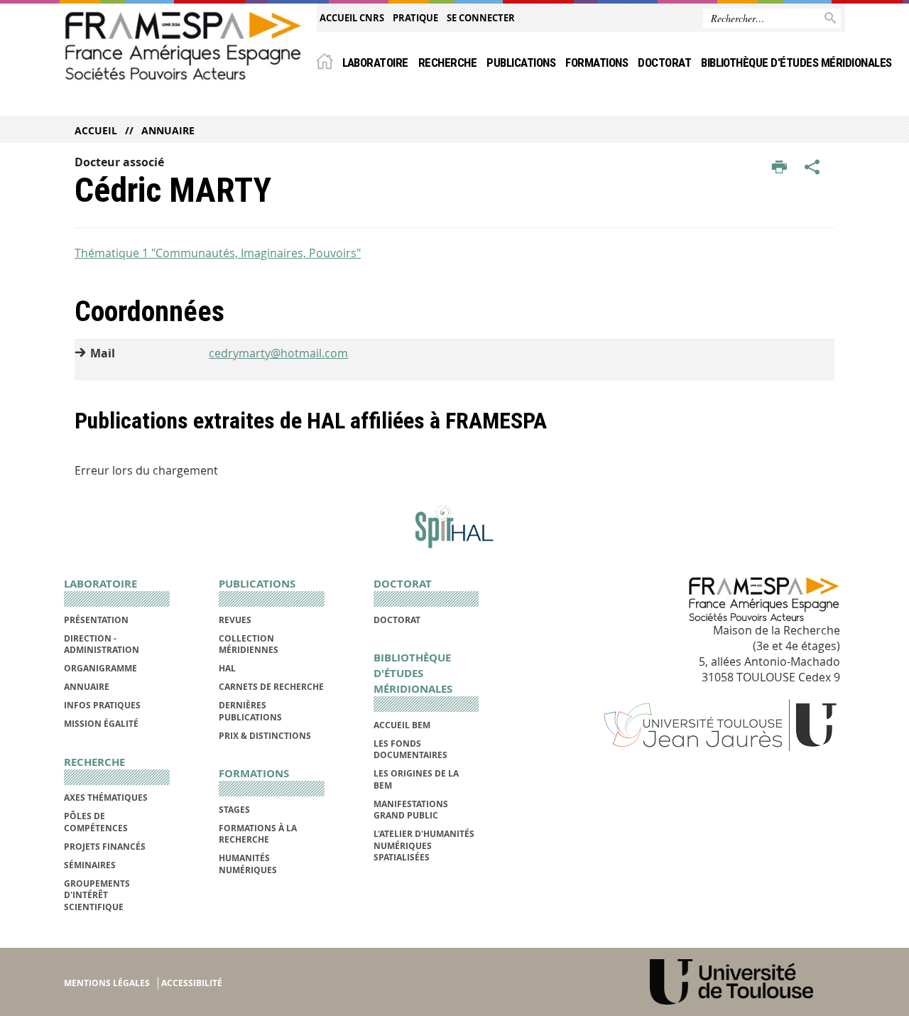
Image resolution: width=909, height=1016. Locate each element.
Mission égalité (101, 724)
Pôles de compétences (96, 821)
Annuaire (168, 130)
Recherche (447, 62)
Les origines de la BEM (416, 779)
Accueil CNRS (352, 17)
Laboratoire (375, 62)
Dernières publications (250, 711)
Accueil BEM (402, 725)
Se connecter (481, 17)
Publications (520, 62)
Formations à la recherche (258, 833)
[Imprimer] (779, 168)
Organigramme (100, 668)
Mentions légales (107, 983)
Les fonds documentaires (410, 749)
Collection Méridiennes (248, 644)
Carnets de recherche (271, 687)
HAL (227, 668)
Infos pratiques (102, 705)
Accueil (96, 130)
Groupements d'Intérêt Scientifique (97, 895)
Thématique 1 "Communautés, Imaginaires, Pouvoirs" (218, 253)
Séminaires (90, 865)
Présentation (96, 620)
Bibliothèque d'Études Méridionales (796, 62)
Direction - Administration (101, 644)
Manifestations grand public (411, 809)
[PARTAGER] (812, 167)
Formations (596, 62)
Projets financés (105, 847)
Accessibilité (191, 983)
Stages (234, 810)
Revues (235, 620)
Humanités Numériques (248, 863)
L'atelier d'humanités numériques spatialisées (424, 845)
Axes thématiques (106, 797)
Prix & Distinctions (265, 736)
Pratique (415, 17)
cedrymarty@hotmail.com (278, 353)
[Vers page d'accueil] (183, 45)
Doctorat (664, 62)
